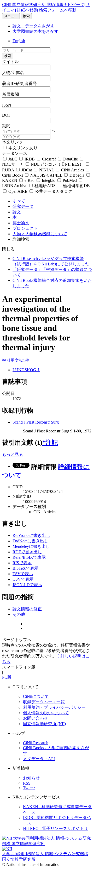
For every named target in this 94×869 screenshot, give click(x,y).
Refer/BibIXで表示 (29, 557)
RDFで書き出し (27, 552)
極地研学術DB (76, 185)
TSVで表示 (23, 574)
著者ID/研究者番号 (19, 83)
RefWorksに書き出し (31, 535)
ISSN (6, 105)
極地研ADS (45, 185)
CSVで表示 (23, 579)
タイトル (10, 61)
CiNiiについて (36, 696)
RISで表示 (22, 563)
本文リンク (12, 142)
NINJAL (46, 170)
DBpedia (76, 175)
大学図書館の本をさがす (35, 31)
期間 (6, 125)
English (19, 41)
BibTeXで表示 (25, 568)
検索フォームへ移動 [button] (58, 10)
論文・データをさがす (33, 26)
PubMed (70, 180)
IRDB (30, 159)
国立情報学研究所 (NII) (44, 724)
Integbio (48, 180)
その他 (19, 614)
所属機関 (10, 94)
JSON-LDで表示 (27, 584)
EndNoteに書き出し (30, 541)
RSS (27, 783)
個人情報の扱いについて (46, 713)
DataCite (70, 159)
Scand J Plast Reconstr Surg (36, 422)
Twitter (29, 788)
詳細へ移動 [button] (27, 10)
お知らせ (31, 778)
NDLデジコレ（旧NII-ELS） (57, 164)
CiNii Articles (72, 170)
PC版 (6, 677)
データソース (14, 153)
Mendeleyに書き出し (31, 546)
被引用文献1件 (15, 360)
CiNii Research (35, 743)
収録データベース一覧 (44, 702)
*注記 (50, 442)
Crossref (49, 159)
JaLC (12, 159)
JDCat (26, 170)
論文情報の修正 (27, 609)
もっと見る (12, 454)
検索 (26, 16)
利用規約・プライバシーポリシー (54, 707)
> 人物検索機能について (44, 234)
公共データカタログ (53, 191)
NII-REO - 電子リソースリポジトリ (55, 828)
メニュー (11, 16)
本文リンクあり (22, 148)
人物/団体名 (13, 72)
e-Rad (30, 180)
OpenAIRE (17, 191)
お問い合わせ (35, 718)
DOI (6, 115)
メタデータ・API (39, 758)
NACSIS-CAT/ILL (46, 175)
